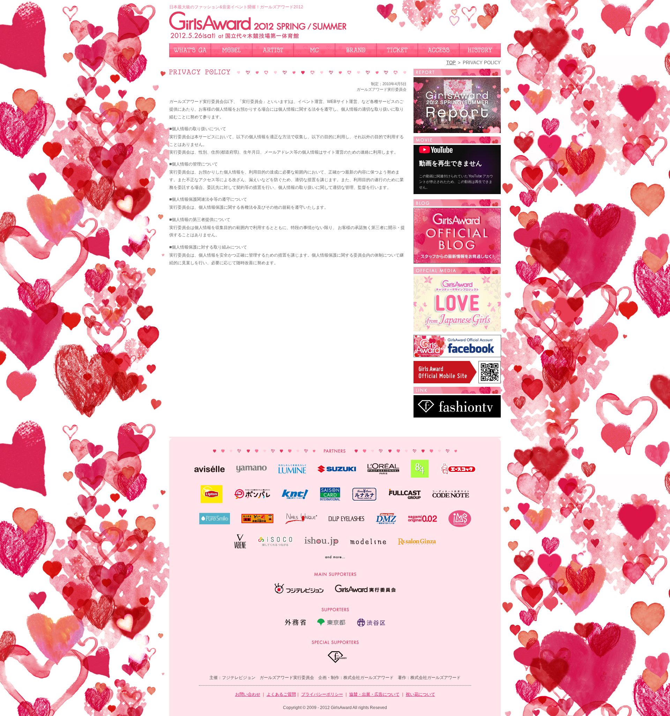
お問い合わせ (247, 694)
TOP (451, 62)
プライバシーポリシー (322, 694)
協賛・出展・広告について (374, 694)
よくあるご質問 (281, 694)
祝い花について (420, 694)
